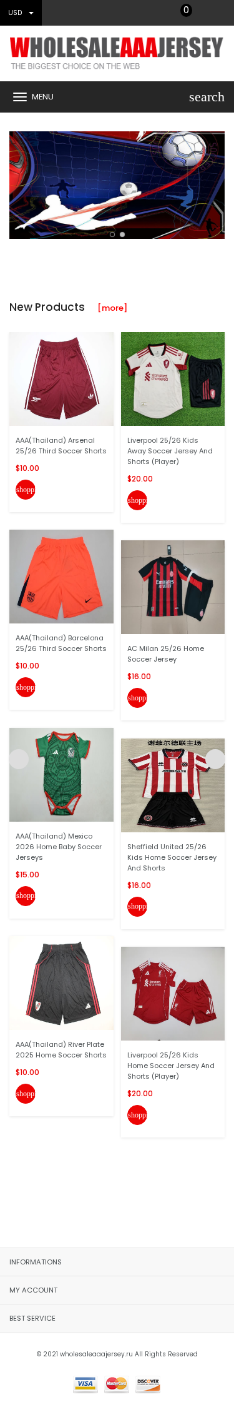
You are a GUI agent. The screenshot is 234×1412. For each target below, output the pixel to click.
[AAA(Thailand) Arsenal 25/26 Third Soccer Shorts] (61, 378)
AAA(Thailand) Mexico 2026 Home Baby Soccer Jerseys (59, 846)
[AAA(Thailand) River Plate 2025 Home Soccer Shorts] (61, 982)
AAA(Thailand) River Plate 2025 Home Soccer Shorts (61, 1049)
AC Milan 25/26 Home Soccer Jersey (165, 653)
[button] (112, 234)
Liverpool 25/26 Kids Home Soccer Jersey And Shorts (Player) (171, 1065)
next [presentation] (215, 182)
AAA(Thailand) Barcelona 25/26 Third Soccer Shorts (61, 643)
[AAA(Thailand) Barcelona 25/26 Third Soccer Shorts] (61, 576)
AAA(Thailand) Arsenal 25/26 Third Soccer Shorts (61, 445)
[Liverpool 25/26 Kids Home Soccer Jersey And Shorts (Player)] (173, 993)
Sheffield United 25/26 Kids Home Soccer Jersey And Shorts (172, 857)
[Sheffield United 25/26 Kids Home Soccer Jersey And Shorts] (173, 784)
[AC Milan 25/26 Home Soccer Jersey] (173, 587)
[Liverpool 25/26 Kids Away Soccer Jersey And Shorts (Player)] (173, 378)
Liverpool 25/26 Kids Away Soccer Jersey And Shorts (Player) (170, 450)
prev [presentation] (18, 182)
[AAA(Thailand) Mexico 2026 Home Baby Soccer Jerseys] (61, 774)
